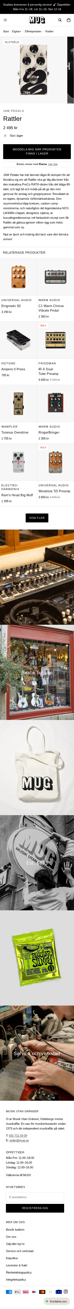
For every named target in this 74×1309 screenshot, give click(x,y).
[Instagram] (65, 1291)
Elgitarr (16, 31)
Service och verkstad (19, 1251)
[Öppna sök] (60, 20)
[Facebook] (58, 1291)
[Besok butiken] (37, 672)
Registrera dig (35, 1208)
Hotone (8, 363)
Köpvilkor (12, 1258)
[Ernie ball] (37, 958)
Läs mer (53, 164)
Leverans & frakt (16, 1265)
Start (6, 31)
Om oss (11, 1236)
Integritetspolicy (16, 1279)
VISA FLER (37, 517)
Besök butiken (15, 1229)
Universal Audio (16, 299)
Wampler (9, 426)
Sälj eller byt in (15, 1244)
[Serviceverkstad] (37, 1053)
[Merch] (37, 767)
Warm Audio (49, 299)
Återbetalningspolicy (19, 1272)
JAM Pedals (13, 110)
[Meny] (5, 20)
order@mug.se (19, 1140)
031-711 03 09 (18, 1135)
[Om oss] (37, 862)
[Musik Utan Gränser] (37, 20)
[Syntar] (37, 577)
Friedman (47, 363)
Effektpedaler (33, 31)
